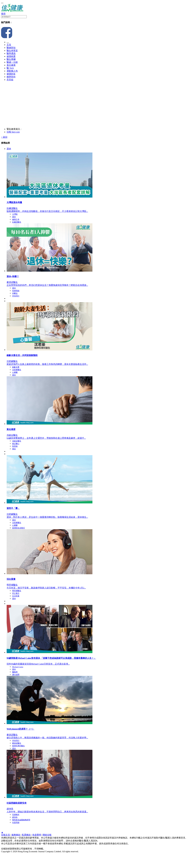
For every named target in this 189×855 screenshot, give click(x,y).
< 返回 (4, 137)
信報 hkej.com (13, 132)
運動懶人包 (12, 71)
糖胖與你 (11, 77)
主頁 (9, 45)
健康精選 (11, 56)
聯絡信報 (47, 835)
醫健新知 (11, 47)
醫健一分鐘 (12, 62)
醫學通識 (11, 53)
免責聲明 (36, 835)
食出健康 (11, 65)
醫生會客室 (12, 50)
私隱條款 (26, 835)
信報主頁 (5, 835)
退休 (9, 149)
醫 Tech (10, 68)
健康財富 (11, 74)
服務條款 (15, 835)
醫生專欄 (11, 59)
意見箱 (10, 79)
